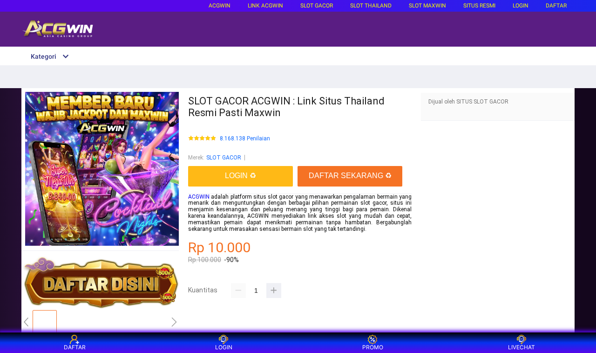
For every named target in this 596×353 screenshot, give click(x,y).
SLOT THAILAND (371, 5)
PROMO (372, 347)
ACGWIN (219, 5)
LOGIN (520, 5)
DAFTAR (556, 5)
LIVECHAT (521, 347)
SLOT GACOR (223, 157)
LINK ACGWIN (265, 5)
